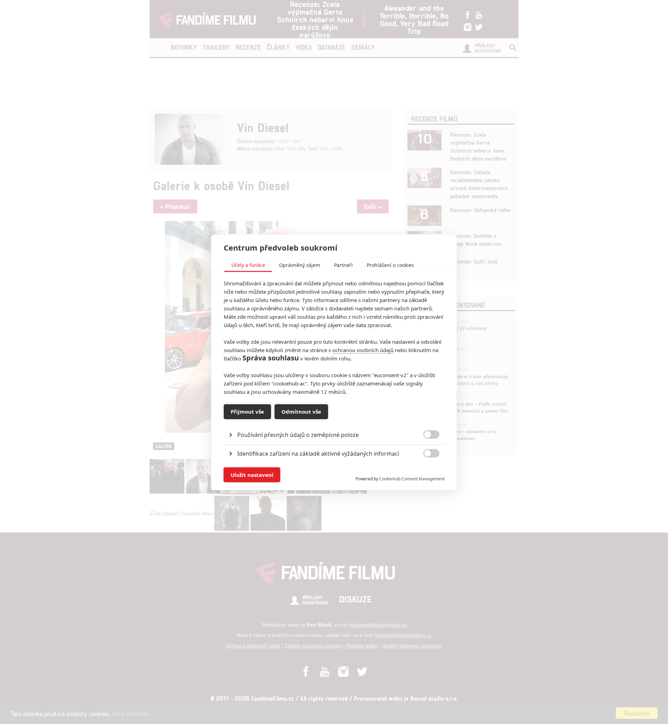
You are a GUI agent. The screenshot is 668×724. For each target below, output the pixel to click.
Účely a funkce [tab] (248, 264)
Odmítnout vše (301, 411)
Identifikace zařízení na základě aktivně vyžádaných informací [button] (318, 453)
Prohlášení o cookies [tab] (390, 264)
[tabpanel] (334, 419)
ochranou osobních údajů (362, 349)
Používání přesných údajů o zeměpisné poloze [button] (298, 434)
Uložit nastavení (252, 474)
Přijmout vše (247, 411)
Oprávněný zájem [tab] (299, 264)
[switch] (425, 471)
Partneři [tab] (343, 264)
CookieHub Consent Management (412, 478)
